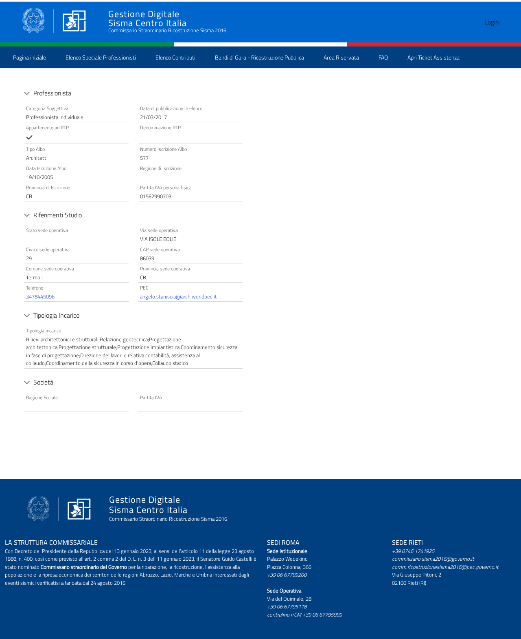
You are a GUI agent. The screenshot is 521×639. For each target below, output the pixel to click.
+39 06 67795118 (286, 606)
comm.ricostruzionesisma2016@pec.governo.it (445, 567)
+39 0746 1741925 (413, 551)
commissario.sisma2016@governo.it (433, 559)
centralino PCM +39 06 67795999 (304, 614)
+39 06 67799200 (286, 574)
